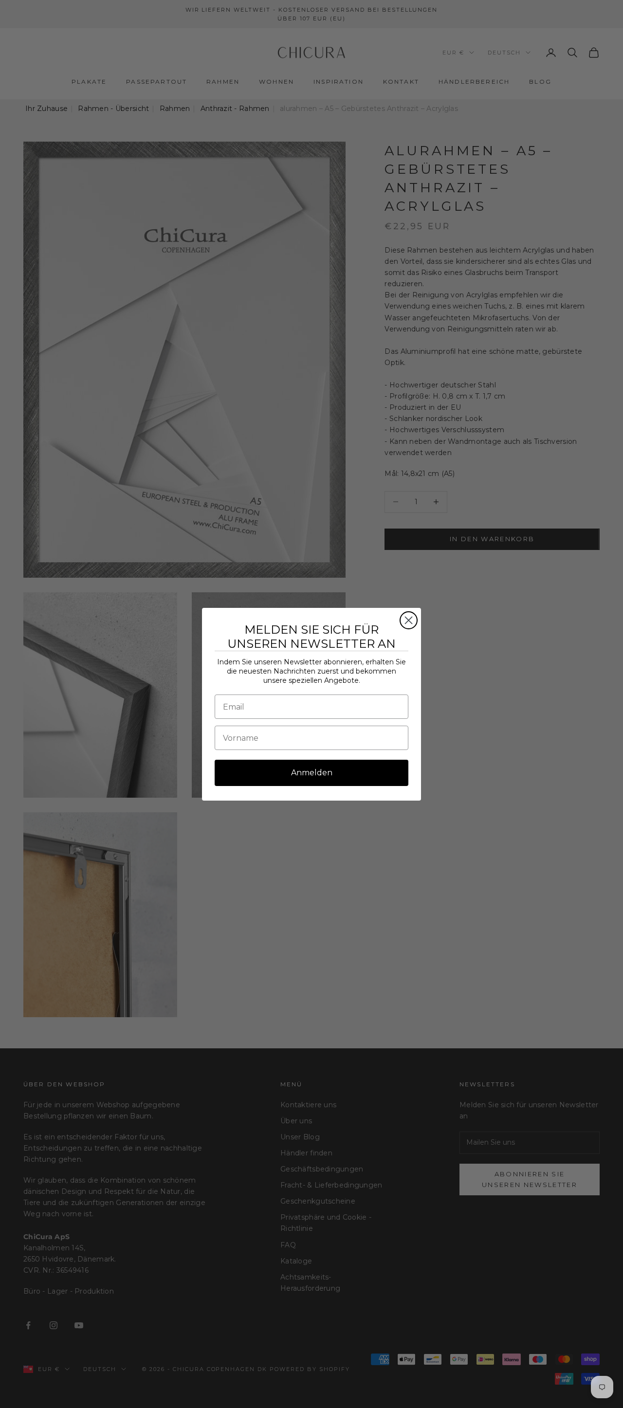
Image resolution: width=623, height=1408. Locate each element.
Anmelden (311, 772)
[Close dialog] (408, 620)
